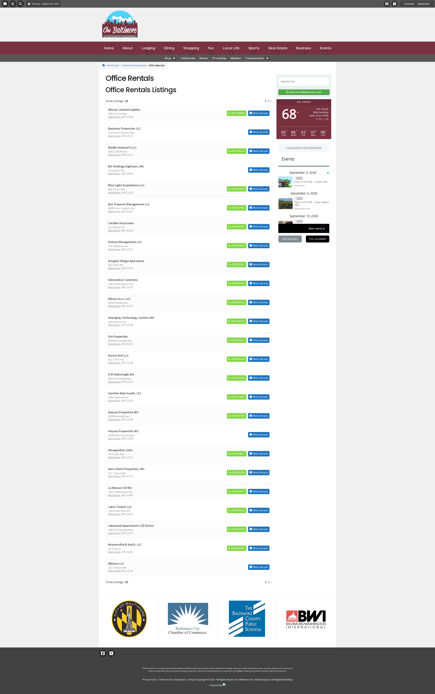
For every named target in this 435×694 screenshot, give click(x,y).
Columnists (188, 58)
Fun (211, 48)
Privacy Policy (150, 679)
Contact (409, 3)
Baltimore (114, 117)
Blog (168, 58)
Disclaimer (180, 679)
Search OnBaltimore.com (305, 92)
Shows (203, 58)
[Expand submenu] (148, 53)
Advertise (424, 3)
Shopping (191, 48)
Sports (253, 48)
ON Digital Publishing (282, 679)
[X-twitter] (394, 4)
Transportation (254, 58)
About (128, 48)
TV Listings (219, 58)
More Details (260, 113)
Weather (235, 58)
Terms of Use (166, 679)
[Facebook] (387, 4)
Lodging (148, 48)
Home (109, 48)
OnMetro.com (246, 679)
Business (303, 48)
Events (325, 48)
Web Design (261, 679)
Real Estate (278, 48)
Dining (169, 48)
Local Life (231, 48)
